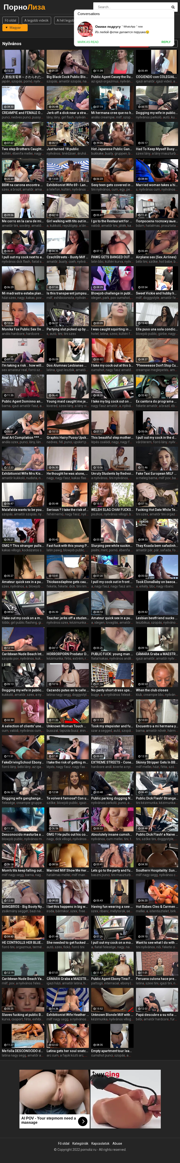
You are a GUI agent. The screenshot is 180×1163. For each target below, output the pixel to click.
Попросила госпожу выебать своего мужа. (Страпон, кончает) (157, 221)
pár (156, 550)
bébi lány (24, 767)
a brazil (15, 189)
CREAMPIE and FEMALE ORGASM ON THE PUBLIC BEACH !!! (23, 113)
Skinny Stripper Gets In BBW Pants (157, 762)
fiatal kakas (99, 658)
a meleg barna (146, 478)
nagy (37, 153)
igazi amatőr (145, 81)
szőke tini (149, 839)
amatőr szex (129, 622)
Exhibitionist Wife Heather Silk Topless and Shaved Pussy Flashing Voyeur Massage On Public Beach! (68, 1015)
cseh (72, 261)
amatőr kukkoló (13, 478)
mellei (140, 911)
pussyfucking (42, 117)
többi (5, 622)
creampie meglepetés (152, 370)
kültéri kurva (114, 261)
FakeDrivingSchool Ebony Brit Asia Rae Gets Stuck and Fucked (23, 762)
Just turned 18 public (63, 149)
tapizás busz (69, 730)
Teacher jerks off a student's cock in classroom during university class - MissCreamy (68, 618)
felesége (8, 803)
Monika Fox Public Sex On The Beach (23, 329)
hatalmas (153, 225)
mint (104, 550)
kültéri (6, 153)
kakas (30, 298)
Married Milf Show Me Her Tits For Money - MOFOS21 (68, 870)
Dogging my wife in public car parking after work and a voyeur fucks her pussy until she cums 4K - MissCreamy (157, 113)
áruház (82, 153)
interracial (111, 983)
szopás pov (10, 658)
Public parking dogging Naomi (112, 798)
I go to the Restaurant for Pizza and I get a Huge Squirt (112, 221)
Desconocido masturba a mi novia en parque (23, 834)
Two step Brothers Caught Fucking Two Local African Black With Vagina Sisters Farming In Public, (23, 149)
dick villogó (63, 839)
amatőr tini (10, 225)
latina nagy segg (59, 695)
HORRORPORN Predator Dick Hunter (68, 654)
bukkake (97, 153)
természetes (42, 947)
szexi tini (152, 983)
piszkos (96, 514)
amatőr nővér (156, 730)
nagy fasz (127, 442)
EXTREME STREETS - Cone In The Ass (112, 762)
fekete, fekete (57, 586)
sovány (24, 225)
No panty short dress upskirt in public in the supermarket (112, 690)
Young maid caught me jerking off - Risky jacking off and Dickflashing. (68, 401)
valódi (95, 225)
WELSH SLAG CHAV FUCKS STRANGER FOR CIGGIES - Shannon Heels (112, 510)
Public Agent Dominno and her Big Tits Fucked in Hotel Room (23, 401)
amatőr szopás (70, 81)
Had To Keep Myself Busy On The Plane (157, 149)
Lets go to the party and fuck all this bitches (112, 870)
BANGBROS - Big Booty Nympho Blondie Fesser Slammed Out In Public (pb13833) (23, 906)
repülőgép (70, 225)
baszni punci (100, 875)
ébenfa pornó (129, 550)
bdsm (140, 225)
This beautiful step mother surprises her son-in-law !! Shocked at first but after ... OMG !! (112, 437)
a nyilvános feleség (118, 695)
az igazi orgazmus (105, 81)
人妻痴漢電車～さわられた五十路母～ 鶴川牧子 (23, 77)
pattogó (97, 983)
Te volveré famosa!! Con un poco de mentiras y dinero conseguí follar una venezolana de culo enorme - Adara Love (68, 798)
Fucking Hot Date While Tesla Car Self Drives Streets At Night (157, 510)
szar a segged (101, 730)
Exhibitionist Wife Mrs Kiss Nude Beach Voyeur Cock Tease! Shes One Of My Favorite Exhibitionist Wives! (23, 473)
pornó (28, 81)
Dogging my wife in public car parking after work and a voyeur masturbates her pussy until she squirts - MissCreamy (23, 690)
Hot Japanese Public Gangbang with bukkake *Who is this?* (112, 149)
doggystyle (151, 298)
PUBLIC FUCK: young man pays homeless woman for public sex (112, 654)
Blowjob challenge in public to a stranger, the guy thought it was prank (112, 293)
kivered (52, 406)
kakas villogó (11, 550)
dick (72, 586)
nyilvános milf (82, 189)
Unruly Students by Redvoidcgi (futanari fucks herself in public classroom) (112, 473)
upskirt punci (83, 442)
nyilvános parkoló (148, 117)
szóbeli (174, 767)
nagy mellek (44, 875)
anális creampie (103, 117)
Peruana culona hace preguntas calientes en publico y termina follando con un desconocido (157, 979)
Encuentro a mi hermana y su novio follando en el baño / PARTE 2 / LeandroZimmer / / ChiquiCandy (157, 726)
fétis (67, 658)
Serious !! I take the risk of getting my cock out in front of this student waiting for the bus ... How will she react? (68, 510)
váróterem (144, 442)
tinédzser (69, 153)
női (158, 947)
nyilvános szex (57, 622)
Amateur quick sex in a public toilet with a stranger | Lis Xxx (23, 582)
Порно (16, 7)
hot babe (165, 261)
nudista (31, 478)
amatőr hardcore (156, 1019)
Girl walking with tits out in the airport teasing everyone (68, 221)
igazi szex (86, 803)
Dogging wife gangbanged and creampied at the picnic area (23, 798)
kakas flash (79, 478)
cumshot (97, 370)
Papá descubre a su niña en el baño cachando (157, 1015)
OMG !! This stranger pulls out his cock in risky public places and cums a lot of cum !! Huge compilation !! (23, 546)
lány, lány (53, 117)
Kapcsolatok (100, 1143)
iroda (50, 911)
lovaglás (112, 622)
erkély (143, 586)
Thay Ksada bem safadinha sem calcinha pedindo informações (157, 546)
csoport (17, 1019)
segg (130, 911)
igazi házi (54, 983)
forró (176, 550)
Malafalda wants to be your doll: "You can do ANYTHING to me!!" (23, 510)
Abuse (117, 1143)
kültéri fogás (128, 334)
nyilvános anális (121, 658)
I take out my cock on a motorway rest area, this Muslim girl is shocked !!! (23, 618)
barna (6, 406)
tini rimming (85, 586)
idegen (96, 298)
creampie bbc (153, 695)
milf (119, 117)
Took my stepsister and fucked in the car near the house (112, 726)
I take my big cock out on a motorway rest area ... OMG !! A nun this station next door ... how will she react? (112, 401)
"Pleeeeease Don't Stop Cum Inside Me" (157, 365)
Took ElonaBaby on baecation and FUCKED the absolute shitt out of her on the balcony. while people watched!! (157, 582)
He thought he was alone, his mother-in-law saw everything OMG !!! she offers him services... (68, 473)
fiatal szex (39, 261)
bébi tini (141, 261)
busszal (52, 730)
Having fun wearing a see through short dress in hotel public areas (112, 906)
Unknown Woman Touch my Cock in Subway (68, 726)
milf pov (165, 478)
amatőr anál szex (40, 1055)
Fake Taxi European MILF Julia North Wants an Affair (157, 473)
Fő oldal (10, 20)
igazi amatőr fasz (25, 406)
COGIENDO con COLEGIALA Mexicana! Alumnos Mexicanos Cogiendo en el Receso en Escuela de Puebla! (157, 77)
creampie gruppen (30, 803)
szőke (153, 261)
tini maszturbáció (124, 875)
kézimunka (78, 622)
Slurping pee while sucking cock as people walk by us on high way (112, 546)
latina (104, 334)
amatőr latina (72, 983)
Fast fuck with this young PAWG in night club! (68, 546)
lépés (51, 767)
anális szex (10, 442)
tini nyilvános (100, 189)
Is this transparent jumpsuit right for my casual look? (68, 293)
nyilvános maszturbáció (41, 839)
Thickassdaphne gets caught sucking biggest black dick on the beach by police (68, 582)
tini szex (70, 334)
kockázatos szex (34, 550)
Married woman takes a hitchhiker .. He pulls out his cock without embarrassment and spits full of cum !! (157, 185)
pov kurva (43, 298)
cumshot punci (102, 1055)
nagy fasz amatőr (119, 370)
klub (139, 695)
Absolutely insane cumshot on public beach (112, 834)
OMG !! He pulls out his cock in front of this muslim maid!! (68, 834)
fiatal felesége (105, 947)
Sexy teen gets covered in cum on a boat (112, 185)
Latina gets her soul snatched (68, 1051)
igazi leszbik (65, 370)
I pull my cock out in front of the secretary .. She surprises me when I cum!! (112, 582)
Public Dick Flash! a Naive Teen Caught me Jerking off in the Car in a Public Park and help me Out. (157, 834)
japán (6, 81)
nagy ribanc (164, 586)
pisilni (95, 550)
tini (60, 334)
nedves (52, 442)
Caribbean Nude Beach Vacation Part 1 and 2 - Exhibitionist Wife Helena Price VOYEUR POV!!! (23, 979)
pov (12, 983)
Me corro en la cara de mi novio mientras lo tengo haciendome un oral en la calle (23, 221)
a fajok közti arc (71, 1055)
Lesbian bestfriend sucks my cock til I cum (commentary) (157, 618)
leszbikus (143, 622)
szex (5, 189)
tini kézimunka (147, 803)
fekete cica (170, 947)
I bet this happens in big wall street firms (68, 906)
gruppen (121, 153)
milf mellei (143, 767)
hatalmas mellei (58, 875)
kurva (6, 1019)
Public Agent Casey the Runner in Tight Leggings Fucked (112, 77)
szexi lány (143, 153)
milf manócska (83, 875)
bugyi (95, 695)
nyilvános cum (149, 189)
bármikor (62, 911)
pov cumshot (120, 298)
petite (130, 189)
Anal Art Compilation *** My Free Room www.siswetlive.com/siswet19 (23, 437)
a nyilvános (99, 478)
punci (6, 117)
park (106, 298)
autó (166, 117)
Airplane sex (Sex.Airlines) (156, 257)
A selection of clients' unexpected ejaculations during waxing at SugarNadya (23, 726)
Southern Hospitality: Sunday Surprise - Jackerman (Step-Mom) (157, 870)
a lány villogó (84, 406)
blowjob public (146, 334)
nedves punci (21, 117)
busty (109, 153)
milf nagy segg (13, 875)
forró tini (8, 947)
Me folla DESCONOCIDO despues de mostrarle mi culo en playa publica (23, 1051)
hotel (95, 334)
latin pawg (54, 550)
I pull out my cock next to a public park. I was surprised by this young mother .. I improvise (23, 257)
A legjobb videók (36, 20)
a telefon (53, 189)
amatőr (28, 189)
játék (122, 225)
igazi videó (164, 81)
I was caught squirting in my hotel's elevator (112, 329)
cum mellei (114, 839)
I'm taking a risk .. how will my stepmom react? (23, 365)
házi (156, 767)
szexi (113, 334)
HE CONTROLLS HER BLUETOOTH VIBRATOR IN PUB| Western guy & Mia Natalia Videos (23, 942)
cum (115, 189)
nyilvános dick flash (16, 261)
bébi (177, 261)
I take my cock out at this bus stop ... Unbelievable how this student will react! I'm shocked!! (112, 365)
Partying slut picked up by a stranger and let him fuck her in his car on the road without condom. (68, 329)
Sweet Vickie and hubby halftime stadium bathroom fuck (157, 293)
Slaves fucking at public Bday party (23, 1015)
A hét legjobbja (68, 20)
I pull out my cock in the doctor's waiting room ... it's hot (157, 437)
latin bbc (97, 261)
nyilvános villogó (116, 514)
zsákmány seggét (15, 911)
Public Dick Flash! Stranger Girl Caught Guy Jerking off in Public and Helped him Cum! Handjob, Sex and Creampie (157, 798)
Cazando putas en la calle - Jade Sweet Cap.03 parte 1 (68, 690)
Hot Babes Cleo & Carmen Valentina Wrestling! (157, 906)
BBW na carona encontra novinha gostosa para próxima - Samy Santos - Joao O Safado (23, 185)
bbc (152, 586)
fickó (66, 947)
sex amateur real (14, 370)
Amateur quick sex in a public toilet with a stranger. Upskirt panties (112, 618)
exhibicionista (64, 298)
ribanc (104, 911)
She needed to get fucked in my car (68, 942)
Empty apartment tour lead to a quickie (112, 1051)
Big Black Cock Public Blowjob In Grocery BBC (68, 77)
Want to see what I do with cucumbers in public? (157, 942)
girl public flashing (24, 622)
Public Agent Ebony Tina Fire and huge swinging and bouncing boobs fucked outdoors (112, 979)
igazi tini (166, 983)
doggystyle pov (83, 695)
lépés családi (100, 442)
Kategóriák (80, 1143)
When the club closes (152, 690)
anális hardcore (13, 334)
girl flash (67, 117)
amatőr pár (144, 550)
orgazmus (23, 947)
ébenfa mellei (22, 153)
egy (122, 189)
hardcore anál (36, 334)
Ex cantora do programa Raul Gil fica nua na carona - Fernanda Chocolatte (157, 401)
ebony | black (129, 983)
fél (61, 442)
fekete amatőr (147, 406)
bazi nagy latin (40, 911)
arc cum (53, 1055)
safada (165, 550)
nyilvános (127, 81)
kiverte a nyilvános (126, 767)
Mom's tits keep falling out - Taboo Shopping (23, 870)
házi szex (9, 298)
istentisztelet (159, 911)
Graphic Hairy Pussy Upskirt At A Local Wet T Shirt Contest (68, 437)
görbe (162, 334)
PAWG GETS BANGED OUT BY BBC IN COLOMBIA (112, 257)
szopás (16, 81)
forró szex (36, 370)
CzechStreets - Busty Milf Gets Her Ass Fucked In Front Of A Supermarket (68, 257)
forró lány (160, 442)
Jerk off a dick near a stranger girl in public (68, 113)
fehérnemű (55, 514)
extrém (78, 658)
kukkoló (55, 225)
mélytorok (117, 911)
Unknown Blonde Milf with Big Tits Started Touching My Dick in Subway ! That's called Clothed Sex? (112, 1015)
